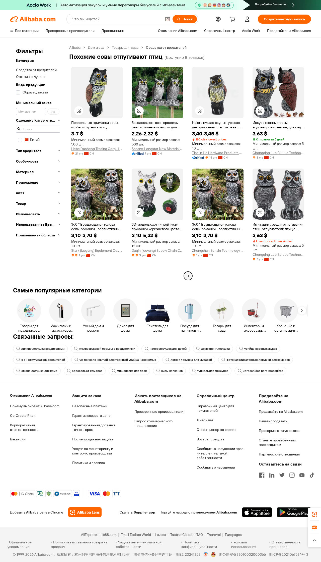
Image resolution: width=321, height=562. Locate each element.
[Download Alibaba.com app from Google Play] (294, 512)
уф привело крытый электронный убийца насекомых (117, 360)
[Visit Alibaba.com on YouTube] (302, 475)
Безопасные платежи (89, 406)
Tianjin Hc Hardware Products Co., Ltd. (218, 153)
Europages (233, 535)
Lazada (160, 535)
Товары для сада (125, 47)
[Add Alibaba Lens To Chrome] (85, 512)
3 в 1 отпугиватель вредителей (43, 360)
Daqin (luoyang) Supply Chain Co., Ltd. (157, 250)
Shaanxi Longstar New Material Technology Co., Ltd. (157, 149)
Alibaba (75, 47)
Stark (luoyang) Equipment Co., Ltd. (97, 250)
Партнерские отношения (279, 454)
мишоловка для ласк (132, 371)
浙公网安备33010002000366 (242, 554)
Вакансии (18, 439)
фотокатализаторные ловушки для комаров (258, 360)
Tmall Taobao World (136, 535)
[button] (168, 19)
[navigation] (38, 162)
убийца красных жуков (260, 348)
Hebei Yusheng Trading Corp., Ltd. (97, 149)
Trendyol (214, 535)
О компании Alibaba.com (31, 395)
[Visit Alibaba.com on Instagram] (292, 475)
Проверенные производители (158, 412)
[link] (314, 514)
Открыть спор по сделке (216, 430)
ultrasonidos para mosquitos (263, 371)
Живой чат (205, 420)
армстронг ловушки (215, 348)
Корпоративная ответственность (24, 427)
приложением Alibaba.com (214, 512)
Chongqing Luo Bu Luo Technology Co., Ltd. (278, 153)
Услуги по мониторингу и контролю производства (92, 451)
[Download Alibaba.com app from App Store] (257, 512)
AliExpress (89, 535)
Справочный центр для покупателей (215, 408)
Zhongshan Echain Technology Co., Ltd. (218, 250)
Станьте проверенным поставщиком (277, 442)
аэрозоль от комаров (87, 371)
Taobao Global (181, 535)
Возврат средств (210, 439)
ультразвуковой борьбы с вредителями (107, 348)
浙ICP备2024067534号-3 (288, 554)
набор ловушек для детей (168, 348)
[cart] (233, 20)
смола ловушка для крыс (39, 371)
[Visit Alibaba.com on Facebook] (262, 475)
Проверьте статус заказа (279, 431)
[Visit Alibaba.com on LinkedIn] (272, 475)
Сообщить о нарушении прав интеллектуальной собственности (220, 453)
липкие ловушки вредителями (42, 348)
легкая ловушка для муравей (191, 360)
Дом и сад (96, 47)
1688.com (109, 535)
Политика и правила (88, 463)
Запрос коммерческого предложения (153, 423)
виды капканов (172, 371)
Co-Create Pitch (23, 416)
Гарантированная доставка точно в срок (93, 427)
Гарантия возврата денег (92, 416)
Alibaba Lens (36, 512)
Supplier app (144, 512)
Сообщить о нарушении (216, 467)
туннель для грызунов (212, 371)
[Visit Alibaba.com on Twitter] (282, 475)
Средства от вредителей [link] (166, 47)
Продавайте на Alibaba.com (281, 412)
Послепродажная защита (92, 439)
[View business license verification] (205, 554)
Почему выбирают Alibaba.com (34, 406)
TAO (199, 535)
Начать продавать (273, 421)
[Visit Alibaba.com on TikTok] (312, 475)
